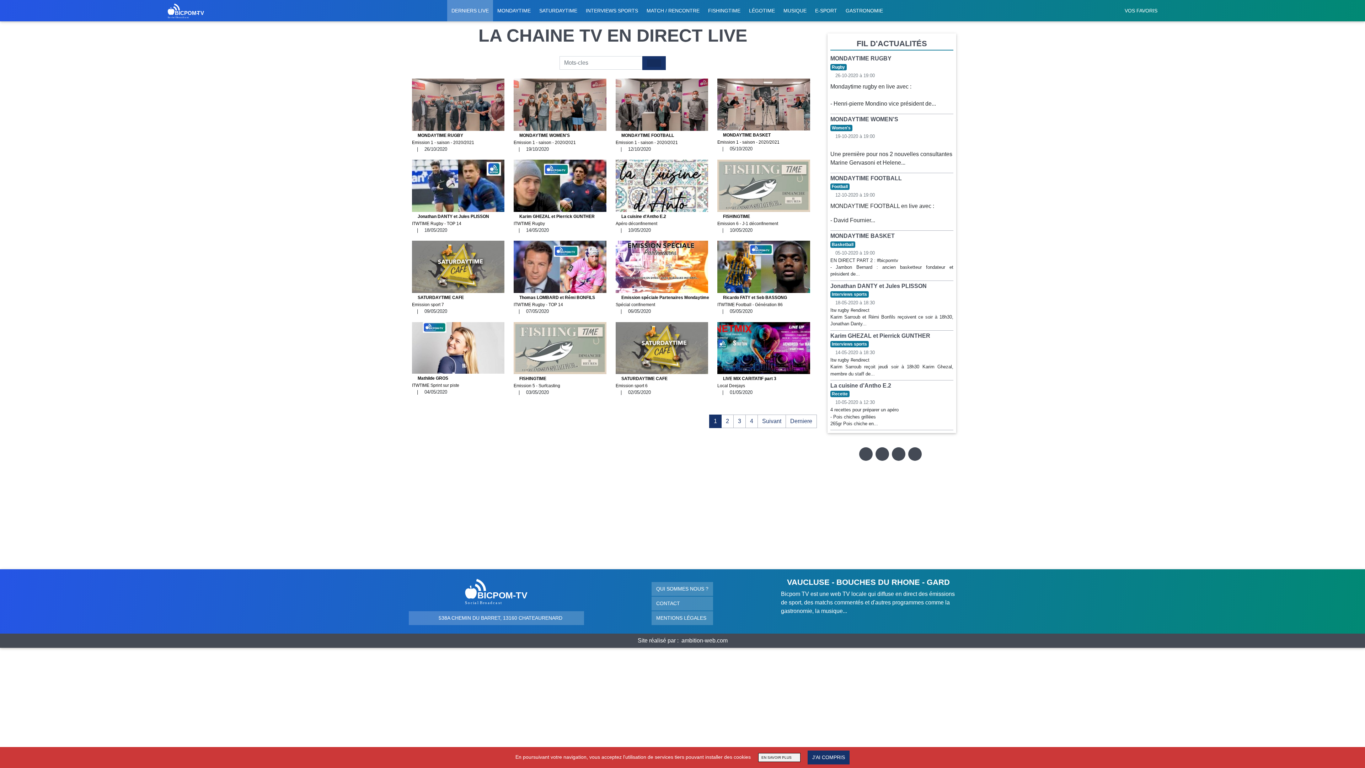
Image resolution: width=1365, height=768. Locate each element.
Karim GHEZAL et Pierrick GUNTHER (554, 220)
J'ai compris (828, 757)
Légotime (762, 11)
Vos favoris (1141, 11)
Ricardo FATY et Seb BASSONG (752, 301)
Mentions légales (681, 618)
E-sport (826, 11)
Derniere (801, 421)
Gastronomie (864, 11)
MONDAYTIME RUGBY (443, 139)
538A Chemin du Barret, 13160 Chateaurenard (499, 618)
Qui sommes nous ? (682, 589)
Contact (668, 603)
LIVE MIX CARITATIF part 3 (746, 382)
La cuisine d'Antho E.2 (641, 220)
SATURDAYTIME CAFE (438, 301)
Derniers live (470, 11)
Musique (795, 11)
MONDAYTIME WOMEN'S (545, 139)
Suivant (771, 421)
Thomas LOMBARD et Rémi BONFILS (554, 301)
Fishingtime (724, 11)
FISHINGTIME (747, 220)
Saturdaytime (558, 11)
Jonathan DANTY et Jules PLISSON (450, 220)
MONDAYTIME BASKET (748, 139)
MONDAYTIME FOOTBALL (647, 139)
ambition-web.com (704, 641)
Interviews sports (612, 11)
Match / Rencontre (673, 11)
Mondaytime (514, 11)
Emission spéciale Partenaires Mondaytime (662, 301)
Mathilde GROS (435, 382)
